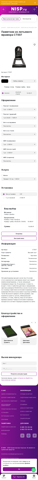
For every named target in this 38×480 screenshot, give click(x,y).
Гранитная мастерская (9, 409)
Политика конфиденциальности (12, 454)
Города (22, 401)
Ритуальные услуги (7, 416)
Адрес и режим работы (8, 394)
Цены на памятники (26, 408)
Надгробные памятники (28, 397)
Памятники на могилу (8, 426)
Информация (5, 430)
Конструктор (27, 19)
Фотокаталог (24, 415)
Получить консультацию (19, 374)
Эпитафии (4, 419)
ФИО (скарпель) (8, 157)
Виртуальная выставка (11, 19)
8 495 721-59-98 (26, 427)
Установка (4, 412)
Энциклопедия (25, 418)
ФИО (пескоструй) (9, 149)
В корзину (19, 233)
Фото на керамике (9, 122)
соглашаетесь (7, 463)
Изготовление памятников (6, 405)
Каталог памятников (8, 397)
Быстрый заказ (19, 238)
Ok (19, 469)
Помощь (4, 433)
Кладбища (23, 404)
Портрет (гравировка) (10, 106)
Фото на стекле (8, 130)
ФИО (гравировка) (9, 141)
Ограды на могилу (26, 394)
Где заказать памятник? (9, 401)
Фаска (5, 175)
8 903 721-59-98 (26, 429)
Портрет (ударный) (9, 114)
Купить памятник (26, 411)
